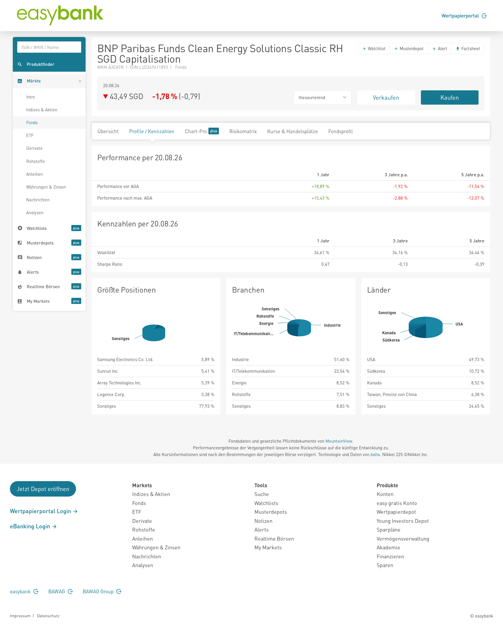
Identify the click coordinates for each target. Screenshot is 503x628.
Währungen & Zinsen (46, 187)
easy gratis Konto (397, 502)
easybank (21, 591)
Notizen (263, 520)
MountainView (338, 441)
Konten (385, 493)
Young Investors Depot (403, 520)
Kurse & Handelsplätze (292, 131)
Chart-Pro (196, 131)
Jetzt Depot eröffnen (43, 488)
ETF (30, 135)
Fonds (32, 122)
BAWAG (57, 591)
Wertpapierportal (461, 15)
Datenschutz (48, 615)
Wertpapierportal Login (41, 511)
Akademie (388, 547)
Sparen (385, 565)
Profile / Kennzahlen (151, 131)
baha (375, 454)
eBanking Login (31, 526)
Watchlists (266, 502)
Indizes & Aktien (41, 109)
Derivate (34, 148)
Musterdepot (411, 48)
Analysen (34, 212)
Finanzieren (390, 556)
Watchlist (376, 48)
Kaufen (449, 97)
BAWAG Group (99, 591)
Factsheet (470, 48)
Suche (261, 493)
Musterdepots (270, 511)
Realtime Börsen (274, 538)
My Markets (268, 547)
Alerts (261, 529)
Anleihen (34, 174)
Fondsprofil (340, 131)
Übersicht (108, 131)
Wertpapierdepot (396, 511)
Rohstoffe (35, 161)
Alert (442, 48)
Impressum (20, 615)
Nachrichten (37, 200)
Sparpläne (389, 529)
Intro (30, 97)
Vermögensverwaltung (403, 538)
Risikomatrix (243, 131)
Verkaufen (386, 97)
